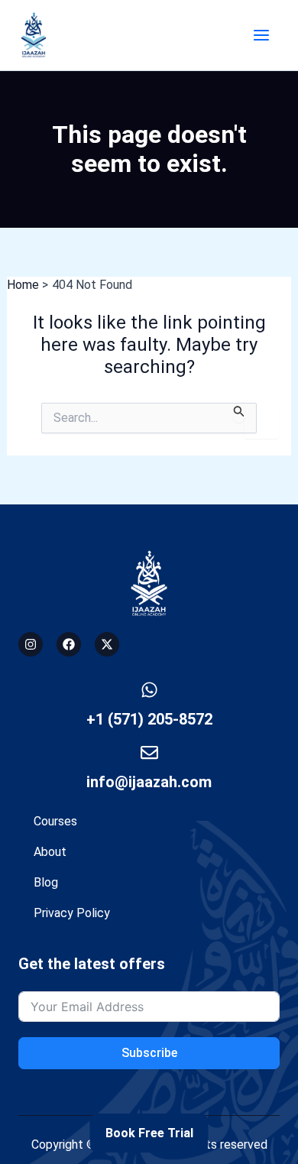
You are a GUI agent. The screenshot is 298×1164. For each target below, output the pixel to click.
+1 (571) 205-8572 (149, 719)
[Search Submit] (239, 413)
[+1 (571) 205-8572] (149, 690)
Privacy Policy (72, 913)
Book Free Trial (149, 1133)
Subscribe (149, 1053)
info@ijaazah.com (149, 782)
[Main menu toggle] (261, 35)
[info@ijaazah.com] (149, 752)
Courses (55, 821)
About (50, 852)
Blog (46, 882)
